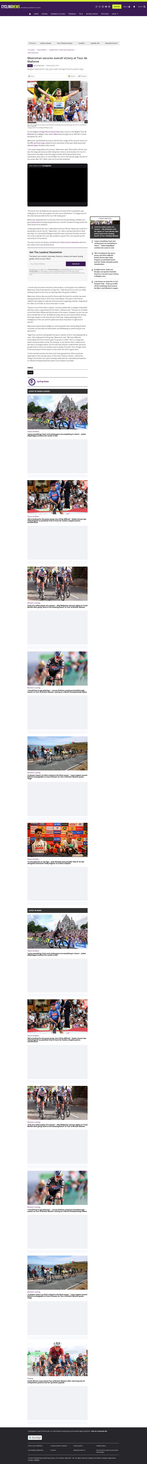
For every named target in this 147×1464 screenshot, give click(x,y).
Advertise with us (79, 1450)
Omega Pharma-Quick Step (49, 132)
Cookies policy (101, 1446)
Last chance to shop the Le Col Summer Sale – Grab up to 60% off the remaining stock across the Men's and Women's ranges (106, 285)
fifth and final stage (37, 143)
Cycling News (40, 65)
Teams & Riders (41, 50)
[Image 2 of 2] (83, 102)
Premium (72, 14)
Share (32, 76)
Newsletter (84, 76)
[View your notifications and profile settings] (134, 7)
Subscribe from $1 (111, 43)
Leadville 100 (94, 43)
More (114, 14)
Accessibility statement (35, 1450)
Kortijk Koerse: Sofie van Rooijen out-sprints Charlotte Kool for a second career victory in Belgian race (106, 273)
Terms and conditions (35, 1446)
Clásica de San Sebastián (69, 242)
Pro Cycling (31, 50)
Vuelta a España (45, 43)
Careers (53, 1450)
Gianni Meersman (33, 53)
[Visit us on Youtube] (106, 6)
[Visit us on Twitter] (99, 6)
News (36, 14)
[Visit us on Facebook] (96, 6)
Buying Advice (92, 14)
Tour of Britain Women (64, 43)
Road (30, 372)
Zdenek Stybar (32, 145)
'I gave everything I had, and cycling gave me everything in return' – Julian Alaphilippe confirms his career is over (105, 244)
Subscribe (117, 6)
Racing (45, 14)
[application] (57, 185)
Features (105, 14)
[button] (142, 7)
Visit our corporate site (99, 1431)
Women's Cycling (58, 14)
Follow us (73, 76)
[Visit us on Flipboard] (109, 6)
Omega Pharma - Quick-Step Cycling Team (61, 50)
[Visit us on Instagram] (103, 6)
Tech (81, 14)
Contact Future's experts (59, 1446)
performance (37, 222)
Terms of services (53, 269)
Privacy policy (78, 1446)
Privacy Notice (33, 271)
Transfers (81, 43)
